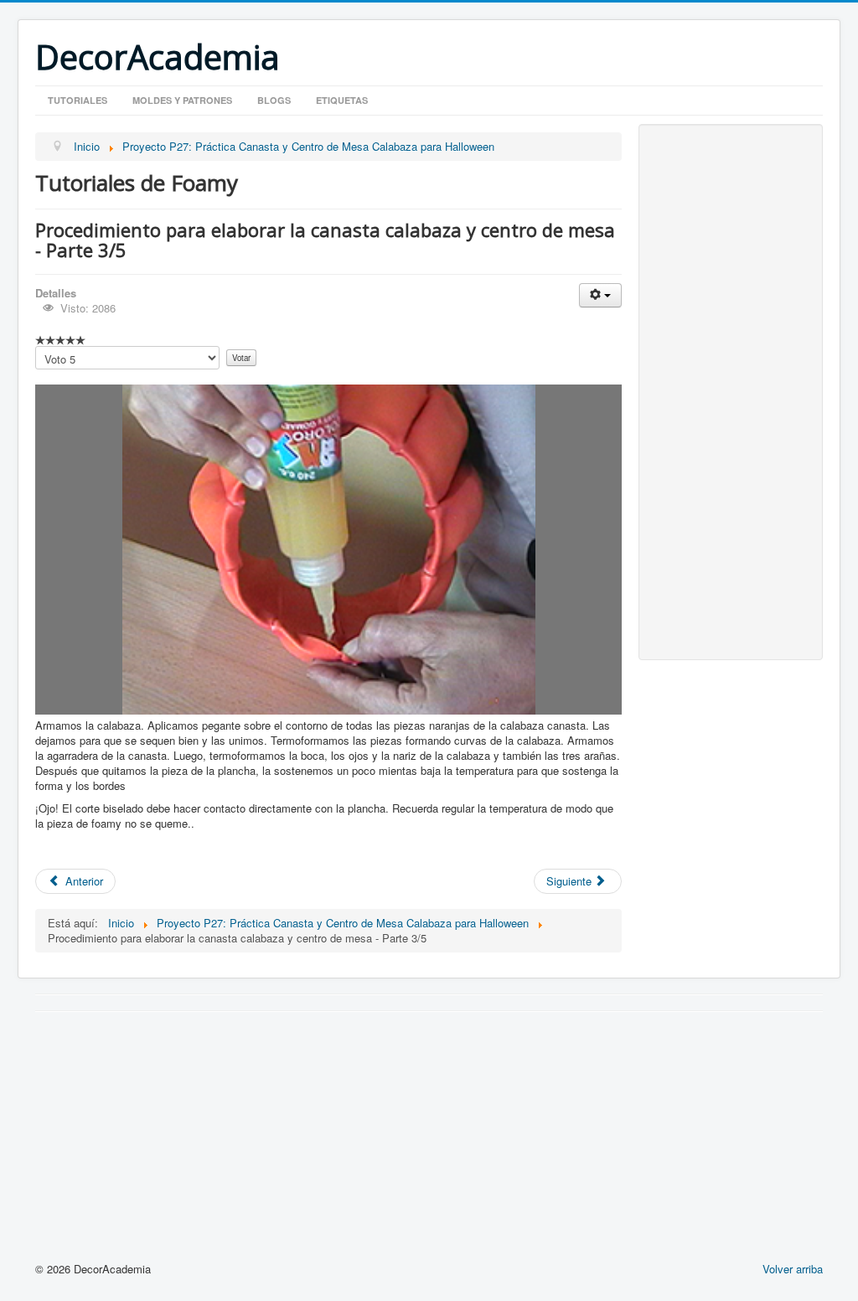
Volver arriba (792, 1269)
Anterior (82, 881)
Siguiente (570, 881)
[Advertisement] (730, 392)
